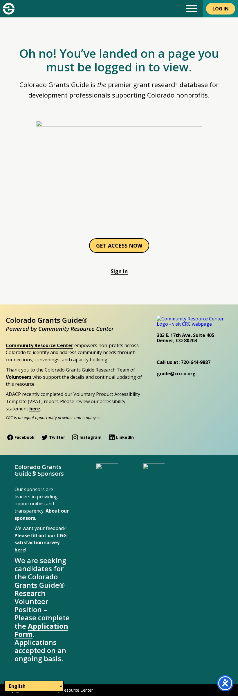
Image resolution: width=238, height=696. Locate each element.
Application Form (41, 630)
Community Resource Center (39, 345)
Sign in (119, 271)
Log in (220, 9)
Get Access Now (119, 245)
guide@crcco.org (176, 373)
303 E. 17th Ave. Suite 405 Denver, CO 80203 (185, 338)
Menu (191, 9)
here (34, 408)
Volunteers (18, 377)
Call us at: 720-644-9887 (183, 362)
